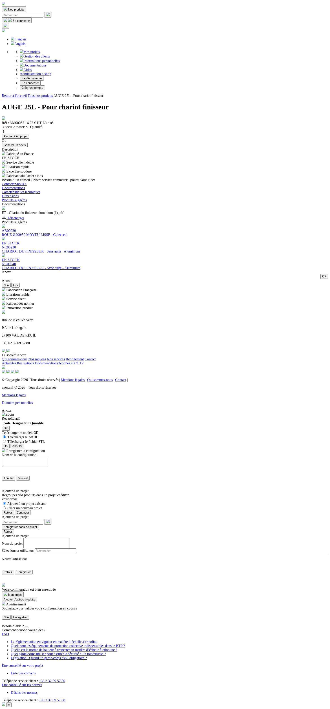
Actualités (9, 363)
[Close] (26, 627)
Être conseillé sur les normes (22, 685)
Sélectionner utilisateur (18, 550)
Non (6, 285)
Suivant (23, 478)
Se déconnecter (32, 78)
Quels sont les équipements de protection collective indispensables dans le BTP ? (68, 646)
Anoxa (6, 272)
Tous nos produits (40, 95)
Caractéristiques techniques (21, 192)
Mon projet (14, 594)
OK (324, 276)
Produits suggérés (14, 200)
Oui (15, 285)
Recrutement (75, 359)
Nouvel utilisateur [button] (14, 559)
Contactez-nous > (14, 184)
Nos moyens (37, 359)
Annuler (17, 446)
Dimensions (10, 196)
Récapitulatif (11, 418)
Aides (27, 70)
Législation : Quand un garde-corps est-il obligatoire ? (49, 658)
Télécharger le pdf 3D (23, 437)
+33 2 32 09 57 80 (52, 681)
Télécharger (15, 218)
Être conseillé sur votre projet (22, 665)
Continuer (23, 512)
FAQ (5, 634)
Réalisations (25, 363)
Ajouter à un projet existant (26, 503)
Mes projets (31, 52)
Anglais (19, 44)
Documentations (34, 65)
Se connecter (30, 83)
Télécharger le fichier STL (26, 441)
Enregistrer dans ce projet (20, 527)
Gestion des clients (36, 56)
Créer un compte (32, 87)
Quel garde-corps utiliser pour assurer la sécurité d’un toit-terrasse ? (58, 654)
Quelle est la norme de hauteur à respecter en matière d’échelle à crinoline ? (64, 650)
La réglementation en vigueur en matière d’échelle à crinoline (54, 642)
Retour (8, 512)
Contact (90, 359)
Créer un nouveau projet (24, 508)
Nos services (56, 359)
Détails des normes (24, 692)
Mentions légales (73, 380)
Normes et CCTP (71, 363)
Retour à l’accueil (14, 95)
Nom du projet (12, 543)
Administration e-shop (35, 74)
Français (20, 39)
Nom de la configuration (19, 455)
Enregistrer (24, 572)
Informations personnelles (41, 61)
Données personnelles (17, 403)
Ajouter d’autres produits (19, 599)
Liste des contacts (23, 673)
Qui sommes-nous (14, 359)
